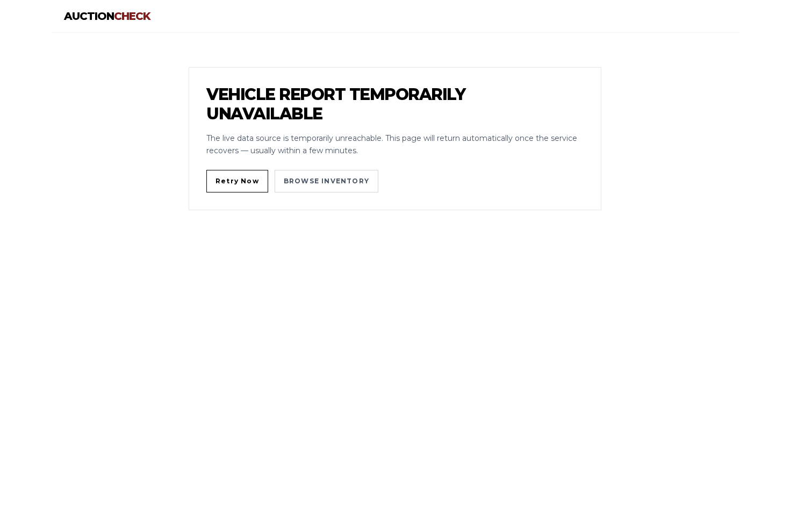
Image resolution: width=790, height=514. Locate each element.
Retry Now (237, 181)
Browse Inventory (326, 181)
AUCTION (107, 16)
